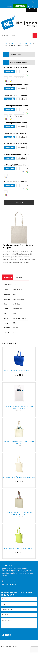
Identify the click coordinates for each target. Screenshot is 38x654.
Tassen (13, 43)
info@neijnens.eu (11, 584)
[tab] (7, 277)
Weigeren (30, 6)
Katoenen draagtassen (25, 43)
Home (6, 43)
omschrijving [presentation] (19, 277)
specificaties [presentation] (8, 277)
